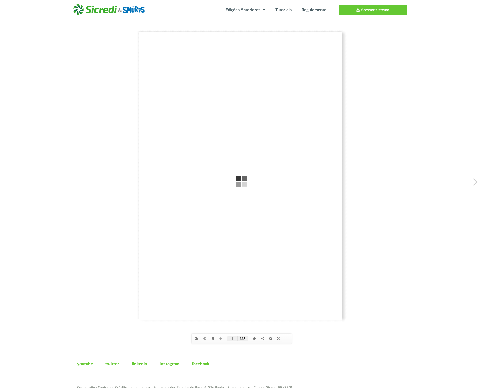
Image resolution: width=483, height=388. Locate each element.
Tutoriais (283, 9)
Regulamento (314, 9)
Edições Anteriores (243, 9)
